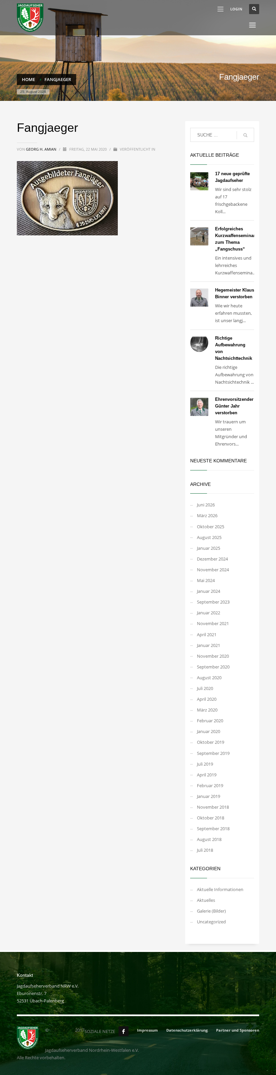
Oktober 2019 (210, 742)
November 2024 (213, 570)
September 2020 (213, 667)
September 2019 (213, 753)
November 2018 (213, 807)
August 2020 (209, 678)
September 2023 (213, 602)
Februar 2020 (210, 721)
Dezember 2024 (212, 559)
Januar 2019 (208, 796)
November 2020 (213, 656)
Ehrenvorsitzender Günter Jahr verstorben (234, 406)
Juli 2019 (205, 764)
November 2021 (213, 623)
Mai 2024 (206, 580)
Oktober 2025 (210, 527)
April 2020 (206, 699)
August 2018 (209, 839)
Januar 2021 (208, 645)
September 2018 (213, 829)
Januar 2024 (208, 591)
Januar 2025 (208, 548)
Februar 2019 (210, 785)
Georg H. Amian (41, 149)
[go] (245, 135)
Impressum (147, 1030)
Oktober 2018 (210, 818)
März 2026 (207, 515)
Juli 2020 (205, 688)
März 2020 (207, 710)
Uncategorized (211, 922)
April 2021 (206, 634)
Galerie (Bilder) (211, 911)
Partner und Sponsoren (237, 1030)
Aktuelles (206, 900)
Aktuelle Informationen (220, 889)
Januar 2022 (208, 613)
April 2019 (206, 775)
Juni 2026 (206, 505)
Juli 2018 (205, 850)
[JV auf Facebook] (123, 1031)
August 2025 (209, 537)
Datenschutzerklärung (187, 1030)
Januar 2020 (208, 731)
